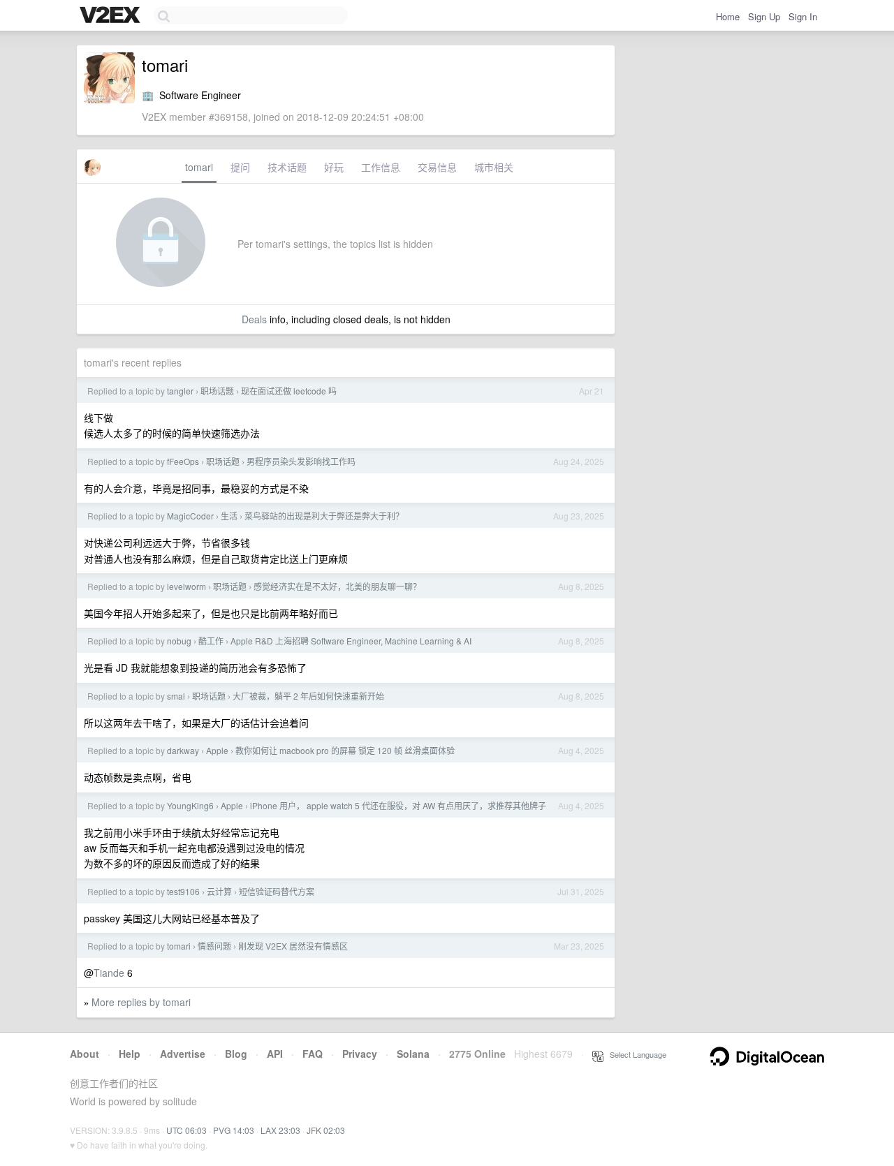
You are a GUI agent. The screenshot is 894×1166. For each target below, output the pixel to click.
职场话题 (217, 391)
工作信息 (380, 167)
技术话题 (287, 167)
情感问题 (214, 946)
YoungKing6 (190, 805)
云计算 (219, 891)
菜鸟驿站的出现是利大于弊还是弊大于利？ (324, 516)
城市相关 (493, 167)
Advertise (182, 1054)
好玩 (334, 167)
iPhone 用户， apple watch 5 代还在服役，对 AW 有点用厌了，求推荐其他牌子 (398, 805)
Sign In (803, 16)
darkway (183, 750)
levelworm (186, 586)
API (275, 1054)
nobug (179, 641)
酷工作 (211, 641)
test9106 (183, 891)
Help (129, 1054)
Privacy (359, 1054)
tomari (199, 167)
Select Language (634, 1054)
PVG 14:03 (233, 1130)
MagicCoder (190, 516)
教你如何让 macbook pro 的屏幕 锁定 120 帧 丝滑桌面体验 (345, 750)
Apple (217, 750)
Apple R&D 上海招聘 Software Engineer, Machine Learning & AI (350, 641)
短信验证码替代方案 (276, 891)
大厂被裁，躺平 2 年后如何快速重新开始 (308, 696)
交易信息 (437, 167)
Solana (413, 1054)
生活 (229, 516)
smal (176, 696)
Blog (236, 1054)
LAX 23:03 (280, 1130)
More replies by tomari (141, 1002)
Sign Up (764, 16)
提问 (240, 167)
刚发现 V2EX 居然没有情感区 (293, 946)
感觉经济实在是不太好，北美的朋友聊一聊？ (337, 586)
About (84, 1054)
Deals (254, 319)
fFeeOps (183, 461)
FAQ (312, 1054)
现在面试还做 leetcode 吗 (289, 391)
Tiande (109, 973)
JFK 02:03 (326, 1130)
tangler (180, 391)
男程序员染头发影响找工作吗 (301, 461)
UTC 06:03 (186, 1130)
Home (728, 16)
